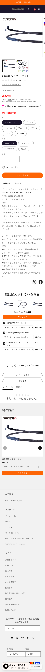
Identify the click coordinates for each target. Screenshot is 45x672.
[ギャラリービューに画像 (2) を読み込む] (22, 66)
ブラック (29, 122)
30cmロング (9, 149)
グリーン (34, 128)
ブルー (21, 128)
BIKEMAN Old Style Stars (15, 544)
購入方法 (8, 571)
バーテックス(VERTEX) (11, 84)
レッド (7, 133)
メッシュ (8, 128)
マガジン (8, 522)
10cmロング (9, 143)
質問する (22, 381)
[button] (5, 9)
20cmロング (26, 143)
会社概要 (8, 588)
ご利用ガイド (10, 560)
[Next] (40, 448)
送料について (10, 565)
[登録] (37, 628)
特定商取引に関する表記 (15, 593)
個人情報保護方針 (12, 604)
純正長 (24, 149)
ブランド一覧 (10, 516)
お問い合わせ (10, 610)
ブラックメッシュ (12, 122)
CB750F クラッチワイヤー (17, 332)
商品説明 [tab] (6, 183)
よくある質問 (10, 582)
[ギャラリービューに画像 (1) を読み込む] (8, 66)
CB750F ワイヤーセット (16, 323)
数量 (3, 154)
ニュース (8, 527)
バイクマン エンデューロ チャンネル (20, 538)
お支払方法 (9, 576)
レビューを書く (23, 375)
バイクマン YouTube (13, 533)
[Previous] (5, 448)
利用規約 (8, 599)
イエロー (20, 133)
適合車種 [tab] (17, 183)
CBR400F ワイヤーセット (12, 459)
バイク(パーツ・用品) (14, 500)
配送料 (10, 99)
